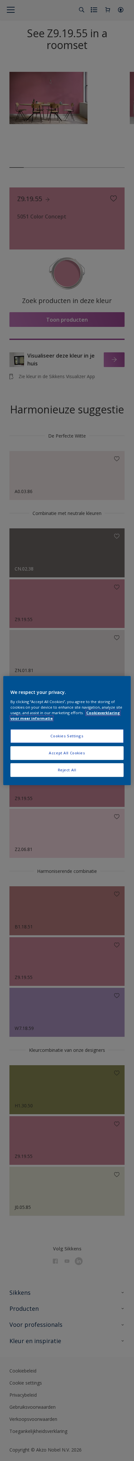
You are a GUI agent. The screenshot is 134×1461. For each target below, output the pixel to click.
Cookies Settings (66, 735)
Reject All (67, 769)
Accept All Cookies (67, 752)
